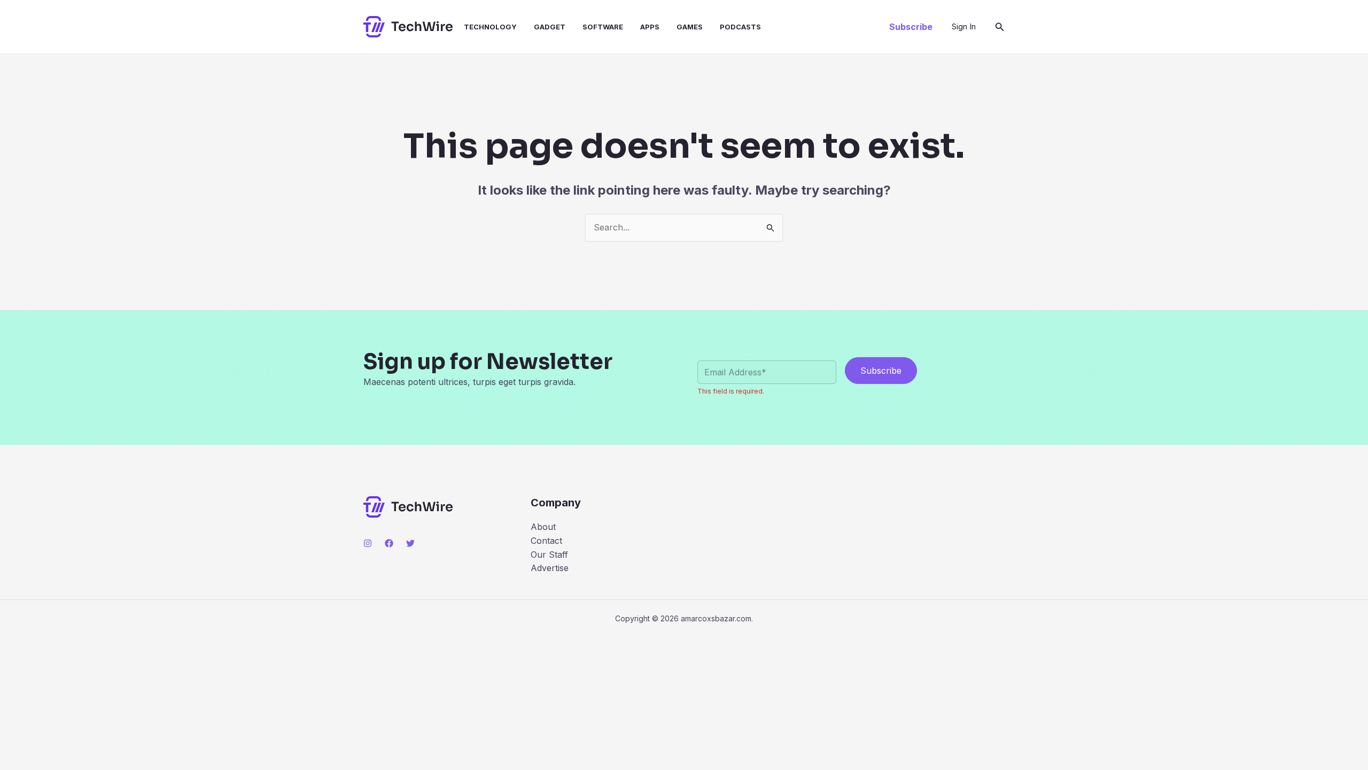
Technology (490, 26)
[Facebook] (389, 543)
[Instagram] (367, 543)
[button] (910, 26)
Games (690, 26)
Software (602, 26)
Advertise (550, 568)
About (543, 526)
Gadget (549, 26)
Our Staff (549, 554)
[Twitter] (410, 543)
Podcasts (740, 26)
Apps (649, 26)
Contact (546, 540)
